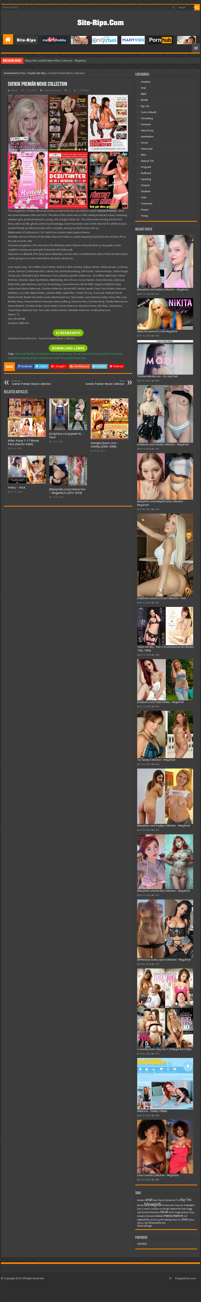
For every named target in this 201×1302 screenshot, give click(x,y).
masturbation (173, 1216)
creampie (189, 1205)
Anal (143, 87)
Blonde (140, 1205)
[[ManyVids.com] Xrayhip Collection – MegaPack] (165, 796)
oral (151, 1220)
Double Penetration (151, 1212)
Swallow (145, 191)
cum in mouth (57, 353)
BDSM (144, 100)
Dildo (183, 1209)
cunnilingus (164, 1209)
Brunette (166, 1205)
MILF (143, 154)
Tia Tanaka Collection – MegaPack (156, 759)
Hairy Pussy (94, 353)
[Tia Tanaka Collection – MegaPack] (165, 734)
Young (144, 215)
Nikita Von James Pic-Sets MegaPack (157, 331)
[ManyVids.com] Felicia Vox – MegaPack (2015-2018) (67, 491)
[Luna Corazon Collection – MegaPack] (165, 1147)
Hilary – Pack (16, 487)
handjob (105, 353)
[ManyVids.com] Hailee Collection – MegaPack (162, 289)
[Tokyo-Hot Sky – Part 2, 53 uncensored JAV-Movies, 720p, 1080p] (165, 626)
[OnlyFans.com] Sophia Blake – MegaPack (160, 702)
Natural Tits (147, 160)
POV (162, 1220)
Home (8, 39)
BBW (143, 93)
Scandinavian (44, 358)
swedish (68, 358)
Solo (185, 1219)
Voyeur (145, 209)
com (181, 1205)
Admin (14, 90)
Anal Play (26, 353)
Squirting (146, 179)
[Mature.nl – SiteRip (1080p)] (165, 1083)
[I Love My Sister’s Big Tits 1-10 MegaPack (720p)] (165, 1008)
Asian (155, 1200)
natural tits (14, 358)
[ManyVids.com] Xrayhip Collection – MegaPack (163, 825)
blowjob (45, 353)
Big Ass (161, 1200)
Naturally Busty (28, 358)
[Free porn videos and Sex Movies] (100, 22)
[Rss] (173, 7)
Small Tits (58, 358)
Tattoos (140, 1223)
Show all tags (144, 1225)
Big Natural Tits (172, 1200)
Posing (157, 1220)
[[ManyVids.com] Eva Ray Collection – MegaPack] (165, 861)
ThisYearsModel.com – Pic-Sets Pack (157, 376)
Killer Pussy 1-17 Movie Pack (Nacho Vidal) (23, 442)
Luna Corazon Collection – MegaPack (158, 1175)
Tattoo (191, 1220)
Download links (68, 348)
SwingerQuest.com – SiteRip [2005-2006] (105, 444)
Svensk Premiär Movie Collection (31, 382)
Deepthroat (175, 1209)
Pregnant (146, 167)
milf (185, 1216)
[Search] (197, 7)
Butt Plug (174, 1205)
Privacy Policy (10, 7)
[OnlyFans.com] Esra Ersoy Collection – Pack (161, 598)
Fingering (179, 1212)
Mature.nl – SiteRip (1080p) (152, 1111)
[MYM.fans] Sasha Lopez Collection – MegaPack (164, 959)
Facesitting (147, 118)
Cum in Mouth (148, 112)
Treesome (146, 203)
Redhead (146, 173)
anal (17, 353)
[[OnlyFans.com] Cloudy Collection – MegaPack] (165, 414)
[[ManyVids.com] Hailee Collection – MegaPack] (165, 261)
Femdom (146, 124)
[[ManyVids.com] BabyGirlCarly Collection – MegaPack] (165, 476)
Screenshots (68, 333)
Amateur (146, 81)
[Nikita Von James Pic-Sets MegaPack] (165, 314)
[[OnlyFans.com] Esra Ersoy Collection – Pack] (165, 555)
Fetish (171, 1212)
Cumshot (155, 1209)
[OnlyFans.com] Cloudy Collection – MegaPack (163, 444)
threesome (80, 358)
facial (84, 353)
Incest (144, 142)
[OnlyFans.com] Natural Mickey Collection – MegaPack (55, 60)
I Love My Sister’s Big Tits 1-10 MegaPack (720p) (164, 1049)
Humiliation (147, 136)
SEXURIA (142, 1243)
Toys (164, 1223)
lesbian (159, 1215)
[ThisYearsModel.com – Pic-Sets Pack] (165, 357)
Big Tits (35, 353)
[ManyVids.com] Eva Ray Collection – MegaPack (163, 890)
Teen (143, 197)
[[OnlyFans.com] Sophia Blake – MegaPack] (165, 679)
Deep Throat (73, 353)
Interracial (116, 353)
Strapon (145, 185)
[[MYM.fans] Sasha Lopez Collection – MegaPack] (165, 928)
